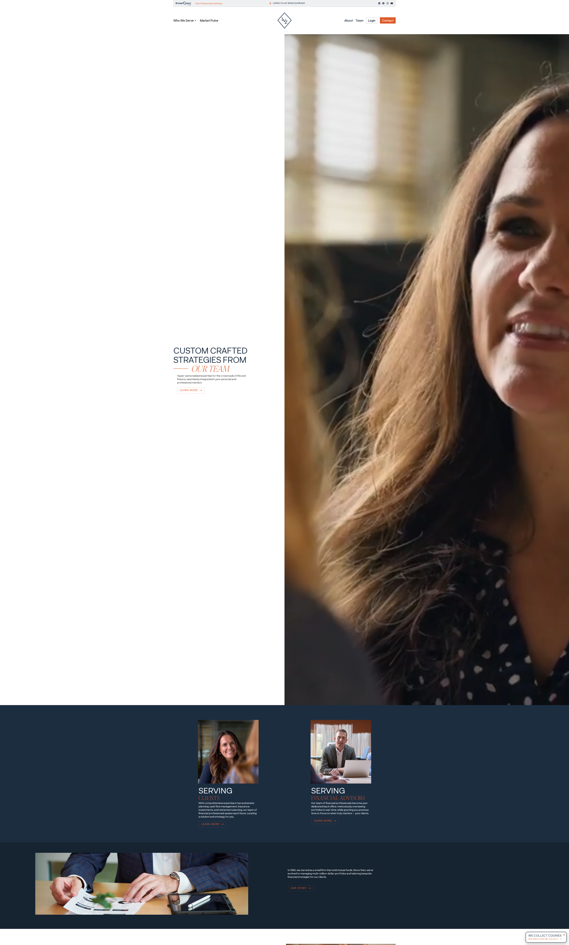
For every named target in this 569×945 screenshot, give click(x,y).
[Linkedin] (379, 3)
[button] (564, 935)
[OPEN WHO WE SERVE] (195, 20)
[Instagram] (387, 3)
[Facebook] (383, 3)
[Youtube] (391, 3)
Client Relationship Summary (208, 3)
